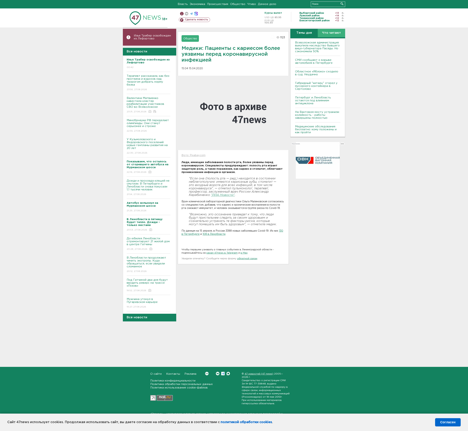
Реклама (190, 374)
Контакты (173, 374)
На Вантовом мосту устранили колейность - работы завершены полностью (317, 115)
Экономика (197, 4)
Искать (342, 3)
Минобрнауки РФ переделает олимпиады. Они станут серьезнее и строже (148, 125)
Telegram (223, 373)
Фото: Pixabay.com (193, 155)
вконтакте (186, 13)
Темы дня (304, 33)
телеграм (191, 13)
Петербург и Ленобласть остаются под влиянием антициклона (313, 100)
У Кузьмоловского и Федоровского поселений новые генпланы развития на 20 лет (147, 146)
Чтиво (251, 4)
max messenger (196, 13)
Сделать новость (196, 20)
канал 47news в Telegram (222, 253)
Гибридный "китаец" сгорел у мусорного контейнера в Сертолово (316, 86)
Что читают (331, 33)
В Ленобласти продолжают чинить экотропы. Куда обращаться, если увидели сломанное (146, 264)
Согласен (448, 422)
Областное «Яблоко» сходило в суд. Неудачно (316, 73)
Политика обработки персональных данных (181, 384)
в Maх (244, 253)
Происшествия (217, 4)
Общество (237, 4)
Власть (183, 4)
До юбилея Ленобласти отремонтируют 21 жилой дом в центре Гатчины (148, 243)
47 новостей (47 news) (259, 374)
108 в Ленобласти (214, 234)
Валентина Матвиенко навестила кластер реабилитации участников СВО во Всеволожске (145, 105)
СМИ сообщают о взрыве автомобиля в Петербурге (314, 61)
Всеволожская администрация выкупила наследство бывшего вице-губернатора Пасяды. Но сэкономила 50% (317, 47)
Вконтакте (217, 373)
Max (228, 373)
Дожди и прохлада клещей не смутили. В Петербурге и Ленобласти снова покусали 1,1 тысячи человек (148, 187)
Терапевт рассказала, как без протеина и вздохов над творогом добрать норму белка (148, 83)
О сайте (156, 374)
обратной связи (247, 259)
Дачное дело (267, 4)
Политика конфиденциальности (172, 381)
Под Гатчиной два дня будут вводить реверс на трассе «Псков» (147, 285)
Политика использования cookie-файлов (179, 387)
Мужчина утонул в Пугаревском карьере (142, 303)
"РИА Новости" (223, 195)
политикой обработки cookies (246, 422)
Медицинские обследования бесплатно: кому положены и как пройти (316, 129)
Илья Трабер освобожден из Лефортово (152, 37)
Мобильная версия (182, 13)
